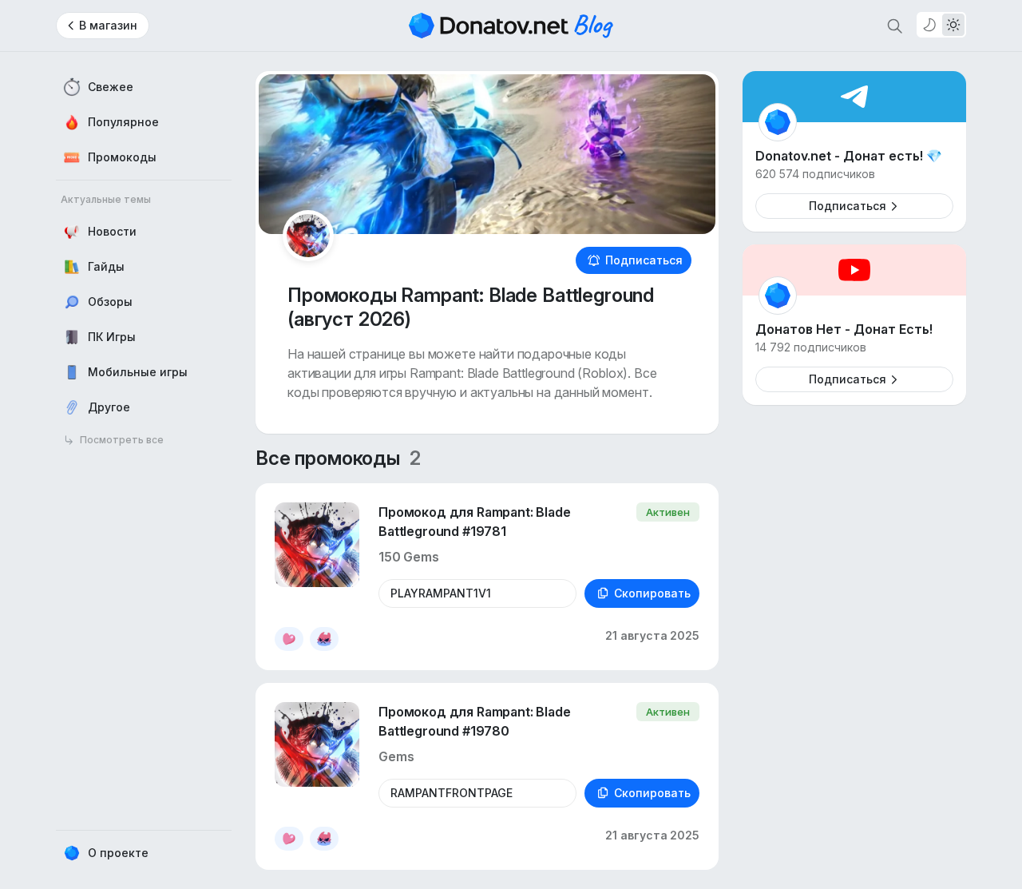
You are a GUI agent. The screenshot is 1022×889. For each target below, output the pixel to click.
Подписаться (644, 260)
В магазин (108, 25)
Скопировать (652, 593)
